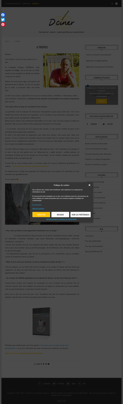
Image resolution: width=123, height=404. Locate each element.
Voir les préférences (80, 214)
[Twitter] (2, 19)
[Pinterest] (2, 24)
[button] (89, 185)
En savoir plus (37, 205)
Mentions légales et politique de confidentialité (61, 219)
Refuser (60, 214)
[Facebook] (2, 14)
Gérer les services (38, 208)
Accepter (41, 214)
